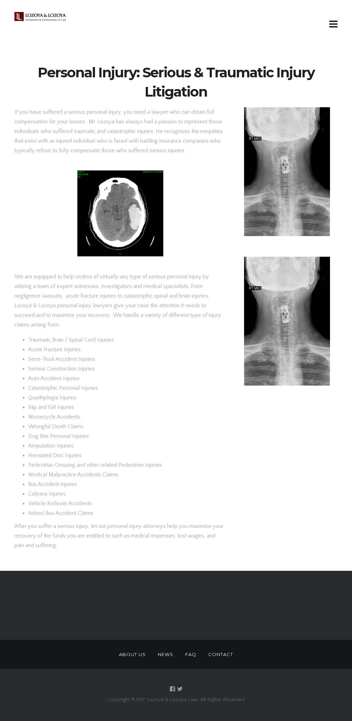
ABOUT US (132, 654)
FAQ (190, 654)
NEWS (165, 654)
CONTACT (220, 654)
